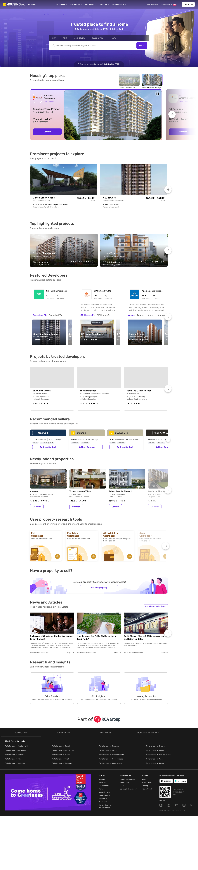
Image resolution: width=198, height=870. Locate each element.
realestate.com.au (127, 779)
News (144, 779)
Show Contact (49, 447)
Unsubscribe (103, 802)
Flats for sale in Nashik (155, 763)
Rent (65, 38)
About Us (102, 782)
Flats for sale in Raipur (108, 750)
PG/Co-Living (97, 38)
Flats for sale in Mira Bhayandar (158, 755)
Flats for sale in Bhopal (155, 750)
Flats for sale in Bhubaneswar (110, 763)
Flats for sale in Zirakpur (155, 746)
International (147, 789)
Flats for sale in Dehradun (109, 746)
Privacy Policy (104, 795)
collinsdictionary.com (128, 789)
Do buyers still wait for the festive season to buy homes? (51, 637)
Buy (54, 38)
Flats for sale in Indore (13, 759)
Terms (101, 789)
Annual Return (104, 792)
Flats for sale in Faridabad (15, 763)
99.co (122, 786)
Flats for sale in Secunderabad (111, 759)
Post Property (168, 4)
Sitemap (145, 786)
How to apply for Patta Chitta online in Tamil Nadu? (97, 637)
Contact (47, 131)
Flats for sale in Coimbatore (63, 750)
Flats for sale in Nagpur (61, 755)
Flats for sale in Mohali (61, 746)
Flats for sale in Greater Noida (16, 746)
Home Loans (147, 782)
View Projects (49, 101)
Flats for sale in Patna (155, 759)
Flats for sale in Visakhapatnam (111, 755)
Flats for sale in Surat (60, 759)
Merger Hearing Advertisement (105, 806)
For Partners (104, 786)
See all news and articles (155, 606)
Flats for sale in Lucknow (15, 755)
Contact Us (103, 799)
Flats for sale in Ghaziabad (15, 750)
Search (142, 45)
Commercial (79, 38)
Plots (113, 38)
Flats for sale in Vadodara (62, 763)
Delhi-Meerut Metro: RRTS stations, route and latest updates (145, 637)
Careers (102, 779)
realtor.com (124, 782)
